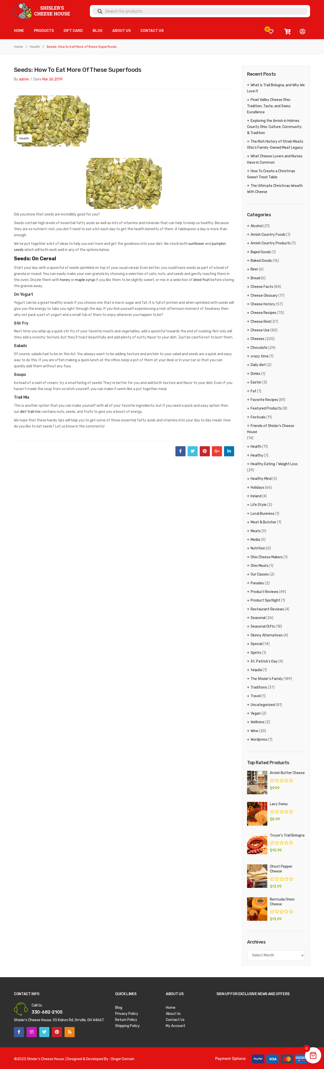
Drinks (255, 374)
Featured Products (266, 408)
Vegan (256, 713)
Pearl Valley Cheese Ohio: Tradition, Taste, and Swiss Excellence (269, 106)
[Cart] (287, 32)
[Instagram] (32, 1032)
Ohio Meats (260, 566)
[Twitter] (193, 451)
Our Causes (260, 574)
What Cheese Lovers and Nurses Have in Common (274, 159)
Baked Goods (261, 261)
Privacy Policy (126, 1014)
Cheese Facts (262, 287)
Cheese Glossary (264, 295)
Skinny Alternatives (267, 635)
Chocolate (259, 348)
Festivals (258, 417)
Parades (257, 583)
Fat (253, 391)
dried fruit (201, 280)
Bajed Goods (261, 252)
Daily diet (258, 365)
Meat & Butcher (263, 522)
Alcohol (256, 226)
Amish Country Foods (268, 234)
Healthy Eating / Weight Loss (274, 464)
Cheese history (263, 304)
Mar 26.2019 (52, 79)
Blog (118, 1008)
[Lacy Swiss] (257, 813)
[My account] (302, 32)
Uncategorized (263, 705)
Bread (255, 278)
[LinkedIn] (229, 451)
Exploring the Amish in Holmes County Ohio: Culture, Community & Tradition (274, 127)
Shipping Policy (127, 1026)
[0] (270, 31)
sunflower (196, 244)
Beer (254, 269)
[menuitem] (19, 31)
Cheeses (258, 339)
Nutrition (258, 548)
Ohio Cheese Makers (267, 557)
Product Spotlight (265, 600)
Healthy (257, 455)
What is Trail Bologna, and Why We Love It (276, 88)
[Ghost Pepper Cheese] (257, 876)
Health (35, 47)
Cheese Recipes (263, 313)
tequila (256, 670)
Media (255, 540)
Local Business (262, 513)
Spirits (256, 653)
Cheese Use (260, 330)
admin (24, 79)
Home (18, 47)
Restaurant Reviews (267, 609)
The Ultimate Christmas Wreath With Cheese (275, 189)
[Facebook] (180, 451)
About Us (173, 1014)
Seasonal (258, 618)
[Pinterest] (205, 451)
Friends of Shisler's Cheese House (270, 429)
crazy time (260, 356)
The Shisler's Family (267, 679)
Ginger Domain (122, 1059)
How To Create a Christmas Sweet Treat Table (271, 174)
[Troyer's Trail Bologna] (257, 845)
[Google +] (217, 451)
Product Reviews (264, 592)
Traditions (259, 687)
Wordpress (259, 739)
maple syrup (85, 280)
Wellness (258, 722)
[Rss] (70, 1032)
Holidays (257, 487)
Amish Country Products (271, 243)
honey (65, 280)
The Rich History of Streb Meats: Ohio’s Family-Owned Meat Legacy (275, 144)
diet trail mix (30, 412)
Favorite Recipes (264, 400)
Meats (256, 531)
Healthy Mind (261, 479)
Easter (256, 382)
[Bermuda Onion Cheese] (257, 909)
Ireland (256, 496)
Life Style (259, 505)
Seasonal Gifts (263, 626)
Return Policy (126, 1020)
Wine (254, 731)
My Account (175, 1026)
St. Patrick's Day (264, 661)
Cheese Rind (261, 321)
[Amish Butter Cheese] (257, 782)
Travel (256, 696)
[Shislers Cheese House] (42, 10)
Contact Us (175, 1020)
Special (256, 644)
